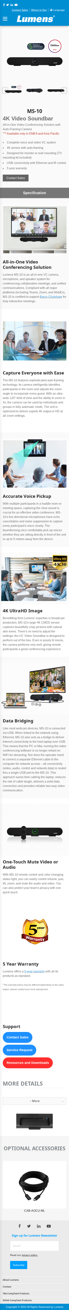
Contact (7, 1286)
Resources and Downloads (28, 1063)
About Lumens (11, 1279)
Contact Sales (20, 9)
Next (64, 90)
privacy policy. (30, 1255)
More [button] (35, 1101)
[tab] (34, 1101)
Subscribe (18, 1265)
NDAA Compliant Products (17, 1300)
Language (58, 9)
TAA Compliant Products (16, 1293)
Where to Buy (39, 9)
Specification (34, 193)
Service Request (19, 1050)
